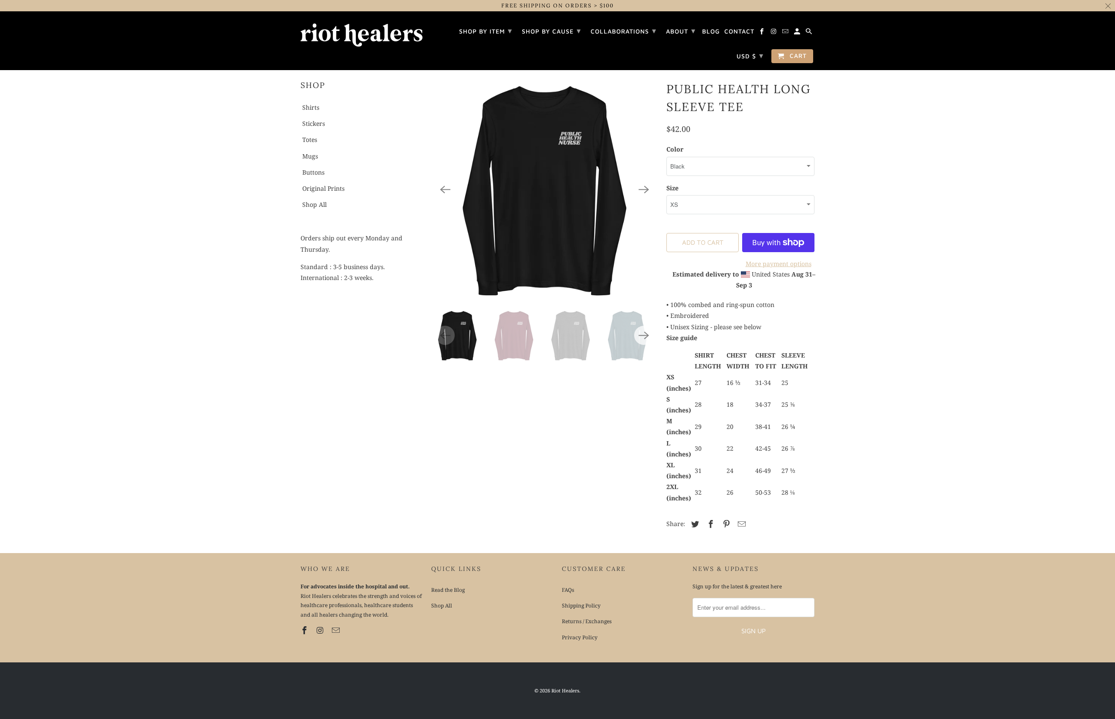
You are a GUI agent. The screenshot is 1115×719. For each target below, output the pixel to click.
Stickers (313, 123)
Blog (711, 31)
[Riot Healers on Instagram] (321, 630)
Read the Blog (448, 590)
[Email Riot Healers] (336, 630)
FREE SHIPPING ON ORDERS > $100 (557, 5)
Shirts (310, 107)
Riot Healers (565, 690)
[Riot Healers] (361, 32)
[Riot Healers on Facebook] (305, 630)
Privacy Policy (580, 637)
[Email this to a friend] (740, 524)
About (681, 30)
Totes (309, 139)
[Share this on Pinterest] (725, 524)
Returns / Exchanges (587, 621)
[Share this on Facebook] (709, 524)
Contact (739, 31)
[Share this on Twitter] (694, 524)
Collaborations (623, 30)
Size (672, 188)
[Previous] (445, 189)
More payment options (778, 264)
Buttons (313, 172)
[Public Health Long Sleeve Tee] (544, 189)
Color (674, 149)
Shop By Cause (551, 30)
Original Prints (323, 188)
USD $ (750, 55)
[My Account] (797, 32)
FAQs (568, 590)
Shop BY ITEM (485, 30)
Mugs (310, 156)
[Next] (643, 189)
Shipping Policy (581, 605)
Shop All (314, 204)
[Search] (809, 32)
